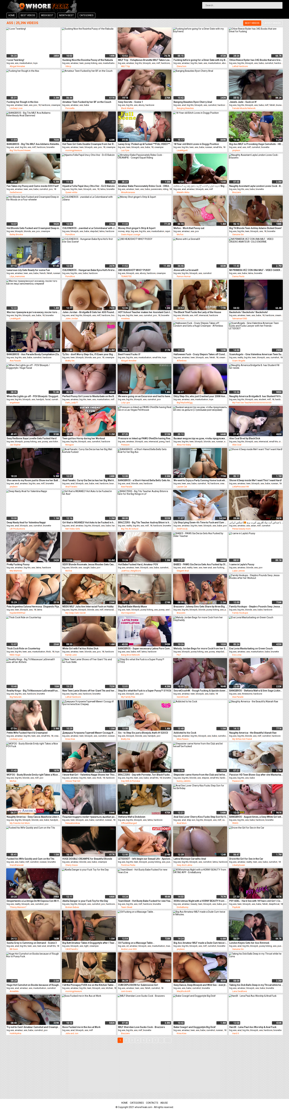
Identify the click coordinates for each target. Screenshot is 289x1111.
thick (48, 651)
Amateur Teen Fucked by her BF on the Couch (86, 102)
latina (103, 189)
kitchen (109, 988)
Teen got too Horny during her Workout (83, 438)
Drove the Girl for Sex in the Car (246, 858)
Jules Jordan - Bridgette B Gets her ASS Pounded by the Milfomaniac (89, 312)
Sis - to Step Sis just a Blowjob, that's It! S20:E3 (143, 732)
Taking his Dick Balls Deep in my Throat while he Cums (256, 985)
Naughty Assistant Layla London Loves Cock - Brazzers (256, 186)
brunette (280, 105)
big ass (10, 63)
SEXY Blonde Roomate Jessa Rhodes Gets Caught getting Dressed (89, 564)
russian (208, 147)
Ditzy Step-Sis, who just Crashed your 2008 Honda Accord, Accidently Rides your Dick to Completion (201, 396)
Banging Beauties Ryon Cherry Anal (193, 102)
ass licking (54, 441)
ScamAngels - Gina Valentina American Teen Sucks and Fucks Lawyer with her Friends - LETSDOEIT (256, 354)
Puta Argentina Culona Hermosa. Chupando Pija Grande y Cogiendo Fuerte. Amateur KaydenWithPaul (34, 606)
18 (39, 105)
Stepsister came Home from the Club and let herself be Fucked (201, 774)
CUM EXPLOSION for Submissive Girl (138, 985)
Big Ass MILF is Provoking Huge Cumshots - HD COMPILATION (256, 144)
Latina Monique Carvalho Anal (190, 858)
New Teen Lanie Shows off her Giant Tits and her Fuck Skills (89, 690)
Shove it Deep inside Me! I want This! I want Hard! (255, 480)
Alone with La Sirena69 (186, 270)
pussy (45, 441)
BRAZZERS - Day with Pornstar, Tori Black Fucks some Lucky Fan (145, 774)
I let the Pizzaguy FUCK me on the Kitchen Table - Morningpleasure (89, 985)
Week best (47, 15)
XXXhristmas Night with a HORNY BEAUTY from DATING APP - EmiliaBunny (201, 901)
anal (184, 105)
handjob (40, 399)
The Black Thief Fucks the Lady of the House (197, 312)
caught (86, 567)
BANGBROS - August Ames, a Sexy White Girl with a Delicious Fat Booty (256, 816)
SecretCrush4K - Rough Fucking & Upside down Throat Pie (201, 690)
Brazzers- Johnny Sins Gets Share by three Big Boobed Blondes (201, 606)
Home (11, 15)
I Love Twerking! (15, 60)
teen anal (207, 567)
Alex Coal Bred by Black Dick (244, 438)
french (42, 273)
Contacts (152, 1102)
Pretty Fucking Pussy (18, 564)
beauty (194, 904)
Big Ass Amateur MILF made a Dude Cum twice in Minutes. (201, 943)
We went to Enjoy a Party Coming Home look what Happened (201, 480)
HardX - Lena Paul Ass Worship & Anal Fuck (252, 1027)
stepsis (205, 778)
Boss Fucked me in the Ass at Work (81, 1027)
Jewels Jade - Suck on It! (243, 102)
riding (165, 189)
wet (97, 483)
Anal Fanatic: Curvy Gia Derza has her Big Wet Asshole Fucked (89, 480)
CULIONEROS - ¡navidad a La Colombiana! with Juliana (89, 228)
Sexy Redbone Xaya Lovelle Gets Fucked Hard (32, 438)
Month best (66, 15)
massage (170, 946)
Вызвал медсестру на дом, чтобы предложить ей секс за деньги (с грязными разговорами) (201, 438)
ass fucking (218, 567)
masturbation (25, 63)
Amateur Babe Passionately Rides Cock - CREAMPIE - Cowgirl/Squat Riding (145, 186)
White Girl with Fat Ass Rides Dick (80, 648)
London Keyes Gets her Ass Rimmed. (249, 943)
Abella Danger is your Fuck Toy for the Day (85, 901)
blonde (27, 231)
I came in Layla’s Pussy (241, 564)
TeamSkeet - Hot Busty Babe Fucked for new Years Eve (145, 901)
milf (158, 63)
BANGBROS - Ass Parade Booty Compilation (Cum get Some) (34, 354)
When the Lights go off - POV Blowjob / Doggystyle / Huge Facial (34, 396)
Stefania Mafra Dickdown (131, 816)
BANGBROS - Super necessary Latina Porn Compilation (145, 648)
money (121, 231)
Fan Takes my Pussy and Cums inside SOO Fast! (33, 186)
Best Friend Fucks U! (129, 354)
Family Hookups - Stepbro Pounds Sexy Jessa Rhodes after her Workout (256, 606)
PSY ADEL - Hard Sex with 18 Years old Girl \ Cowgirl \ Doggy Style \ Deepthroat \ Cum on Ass (256, 901)
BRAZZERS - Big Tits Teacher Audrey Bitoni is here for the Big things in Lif (145, 522)
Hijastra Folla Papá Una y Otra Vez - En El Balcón (88, 186)
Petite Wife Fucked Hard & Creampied (27, 732)
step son (191, 820)
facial (48, 399)
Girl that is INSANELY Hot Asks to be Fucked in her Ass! (89, 522)
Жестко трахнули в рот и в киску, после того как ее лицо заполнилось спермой (34, 312)
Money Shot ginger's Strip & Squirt (136, 228)
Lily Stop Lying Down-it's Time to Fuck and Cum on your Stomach (201, 522)
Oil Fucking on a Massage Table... (136, 943)
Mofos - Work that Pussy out (189, 228)
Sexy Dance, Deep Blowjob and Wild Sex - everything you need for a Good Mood (201, 985)
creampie (55, 105)
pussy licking (91, 63)
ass (16, 63)
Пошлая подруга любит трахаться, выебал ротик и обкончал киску (89, 816)
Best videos (28, 15)
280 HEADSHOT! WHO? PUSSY (134, 270)
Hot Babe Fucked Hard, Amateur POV (138, 564)
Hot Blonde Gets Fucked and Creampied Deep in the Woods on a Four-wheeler (34, 228)
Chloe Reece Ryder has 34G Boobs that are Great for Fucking (256, 60)
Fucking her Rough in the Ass (22, 102)
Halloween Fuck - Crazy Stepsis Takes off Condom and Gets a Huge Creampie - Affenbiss (201, 354)
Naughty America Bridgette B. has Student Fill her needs (256, 396)
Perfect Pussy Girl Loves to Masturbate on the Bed (89, 396)
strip (128, 231)
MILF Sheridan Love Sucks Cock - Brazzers (141, 1027)
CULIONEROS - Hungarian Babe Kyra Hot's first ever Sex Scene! (89, 270)
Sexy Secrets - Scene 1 (130, 102)
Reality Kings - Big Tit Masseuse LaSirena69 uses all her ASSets (34, 690)
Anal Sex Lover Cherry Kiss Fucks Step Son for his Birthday (201, 816)
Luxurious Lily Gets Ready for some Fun (28, 270)
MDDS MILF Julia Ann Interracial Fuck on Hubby (88, 606)
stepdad (94, 231)
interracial (203, 315)
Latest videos (272, 23)
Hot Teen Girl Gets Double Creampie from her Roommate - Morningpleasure (89, 144)
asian (253, 525)
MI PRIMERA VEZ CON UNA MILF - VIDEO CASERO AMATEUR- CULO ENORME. (256, 270)
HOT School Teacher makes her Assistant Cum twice (145, 312)
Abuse (164, 1102)
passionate (156, 189)
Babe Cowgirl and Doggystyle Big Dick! (195, 1027)
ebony (225, 63)
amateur (74, 63)
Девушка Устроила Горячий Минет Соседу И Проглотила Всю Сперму (89, 732)
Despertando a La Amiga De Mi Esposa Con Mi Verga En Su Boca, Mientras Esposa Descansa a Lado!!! (34, 901)
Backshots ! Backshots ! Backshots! (248, 312)
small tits (217, 147)
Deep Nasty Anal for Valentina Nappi (26, 522)
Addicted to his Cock (185, 732)
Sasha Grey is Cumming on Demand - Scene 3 (32, 943)
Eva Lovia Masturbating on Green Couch (251, 648)
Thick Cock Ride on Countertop (23, 648)
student (262, 399)
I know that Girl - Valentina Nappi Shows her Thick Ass (89, 774)
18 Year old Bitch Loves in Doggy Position (196, 144)
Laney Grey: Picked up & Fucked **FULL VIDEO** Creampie (145, 144)
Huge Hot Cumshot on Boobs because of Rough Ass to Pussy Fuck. (34, 985)
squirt (168, 231)
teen (81, 63)
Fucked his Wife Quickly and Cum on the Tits (30, 858)
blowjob (147, 63)
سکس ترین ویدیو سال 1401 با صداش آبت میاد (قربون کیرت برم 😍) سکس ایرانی (256, 522)
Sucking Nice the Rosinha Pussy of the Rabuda (87, 60)
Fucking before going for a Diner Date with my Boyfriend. (201, 60)
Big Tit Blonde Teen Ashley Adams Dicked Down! (255, 228)
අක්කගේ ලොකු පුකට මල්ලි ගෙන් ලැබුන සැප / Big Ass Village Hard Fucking (201, 186)
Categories (86, 15)
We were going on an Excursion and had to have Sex (145, 396)
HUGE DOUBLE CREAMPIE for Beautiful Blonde (87, 858)
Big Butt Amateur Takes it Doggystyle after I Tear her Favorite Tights (89, 943)
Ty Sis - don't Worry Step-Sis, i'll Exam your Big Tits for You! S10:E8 (89, 354)
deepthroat (274, 904)
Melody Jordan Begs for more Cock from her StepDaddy (201, 648)
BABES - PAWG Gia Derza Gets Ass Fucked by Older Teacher (201, 564)
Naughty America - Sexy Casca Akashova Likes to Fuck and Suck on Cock (34, 816)
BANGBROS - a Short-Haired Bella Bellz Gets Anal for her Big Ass (145, 480)
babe (261, 63)
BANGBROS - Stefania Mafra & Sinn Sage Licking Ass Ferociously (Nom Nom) (256, 690)
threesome (247, 693)
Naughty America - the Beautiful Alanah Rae (252, 732)
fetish (272, 105)
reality (240, 357)
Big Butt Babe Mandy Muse (132, 606)
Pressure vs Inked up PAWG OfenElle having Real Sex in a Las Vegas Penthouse (145, 438)
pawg (162, 441)
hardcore (165, 63)
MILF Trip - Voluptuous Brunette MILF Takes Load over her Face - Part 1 (145, 60)
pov (35, 105)
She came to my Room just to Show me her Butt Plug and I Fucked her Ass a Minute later (34, 480)
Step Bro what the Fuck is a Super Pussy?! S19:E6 (144, 690)
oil (127, 946)
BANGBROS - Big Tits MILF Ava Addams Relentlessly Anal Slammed (34, 144)
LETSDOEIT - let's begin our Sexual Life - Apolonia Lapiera (145, 858)
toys (35, 63)
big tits (138, 63)
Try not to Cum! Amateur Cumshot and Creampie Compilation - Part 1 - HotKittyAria (34, 1027)
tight (86, 946)
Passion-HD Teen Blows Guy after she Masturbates (256, 774)
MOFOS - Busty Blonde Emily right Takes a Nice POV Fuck (34, 774)
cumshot (269, 63)
